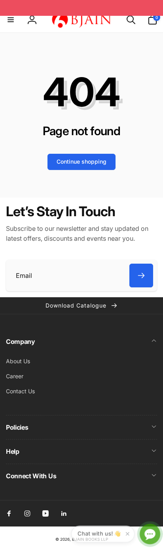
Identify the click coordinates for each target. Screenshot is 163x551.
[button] (10, 19)
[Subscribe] (141, 275)
